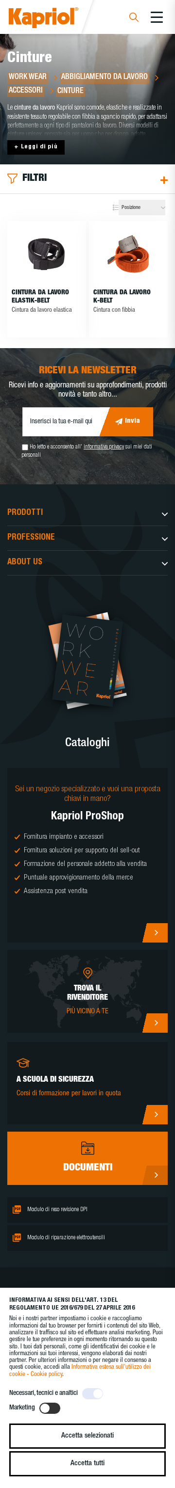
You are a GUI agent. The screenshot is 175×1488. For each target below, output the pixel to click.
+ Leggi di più (36, 147)
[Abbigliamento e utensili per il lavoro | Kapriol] (57, 19)
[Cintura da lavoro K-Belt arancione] (128, 254)
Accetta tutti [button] (87, 1463)
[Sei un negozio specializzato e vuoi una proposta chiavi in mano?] (87, 855)
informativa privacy (104, 447)
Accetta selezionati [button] (87, 1436)
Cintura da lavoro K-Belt (122, 296)
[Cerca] (134, 19)
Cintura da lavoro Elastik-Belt (40, 296)
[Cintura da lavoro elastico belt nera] (47, 254)
